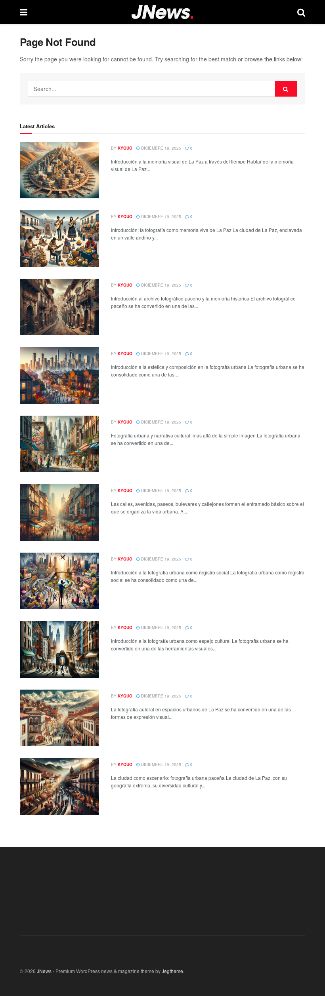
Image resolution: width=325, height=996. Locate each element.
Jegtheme (172, 970)
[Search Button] (286, 89)
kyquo (125, 148)
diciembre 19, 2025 (160, 148)
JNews (44, 970)
